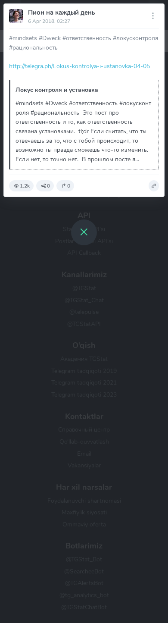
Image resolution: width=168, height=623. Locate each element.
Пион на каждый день (61, 12)
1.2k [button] (25, 185)
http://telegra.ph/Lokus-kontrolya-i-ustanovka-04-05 (79, 66)
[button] (154, 185)
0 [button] (48, 185)
